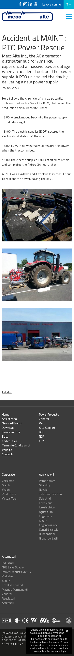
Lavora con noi (52, 4)
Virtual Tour (9, 498)
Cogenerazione (48, 525)
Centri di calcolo (48, 529)
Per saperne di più (57, 651)
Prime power (47, 481)
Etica (5, 436)
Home (5, 414)
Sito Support (47, 427)
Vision (6, 489)
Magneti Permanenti (15, 589)
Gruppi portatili (48, 538)
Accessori (8, 603)
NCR (41, 436)
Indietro (7, 392)
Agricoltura (46, 512)
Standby (44, 485)
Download (8, 427)
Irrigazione (45, 516)
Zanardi (44, 419)
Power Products (49, 414)
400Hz (43, 520)
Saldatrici (45, 498)
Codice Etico (9, 441)
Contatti (7, 454)
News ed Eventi (12, 423)
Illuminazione (47, 534)
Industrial (8, 563)
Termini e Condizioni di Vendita (16, 447)
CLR (41, 441)
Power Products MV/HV (16, 572)
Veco (42, 423)
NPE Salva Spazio (13, 567)
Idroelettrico (47, 507)
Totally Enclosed (12, 585)
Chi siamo (8, 481)
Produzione (9, 494)
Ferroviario (45, 503)
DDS (41, 432)
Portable (7, 576)
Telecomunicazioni (50, 494)
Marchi (6, 485)
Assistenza (9, 419)
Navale (43, 489)
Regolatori (8, 598)
